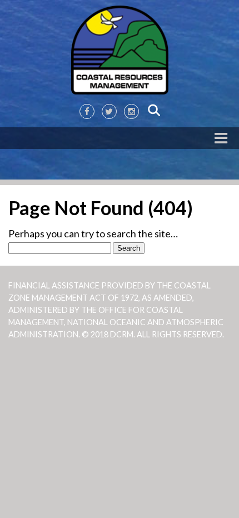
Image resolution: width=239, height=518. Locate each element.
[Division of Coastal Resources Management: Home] (119, 51)
